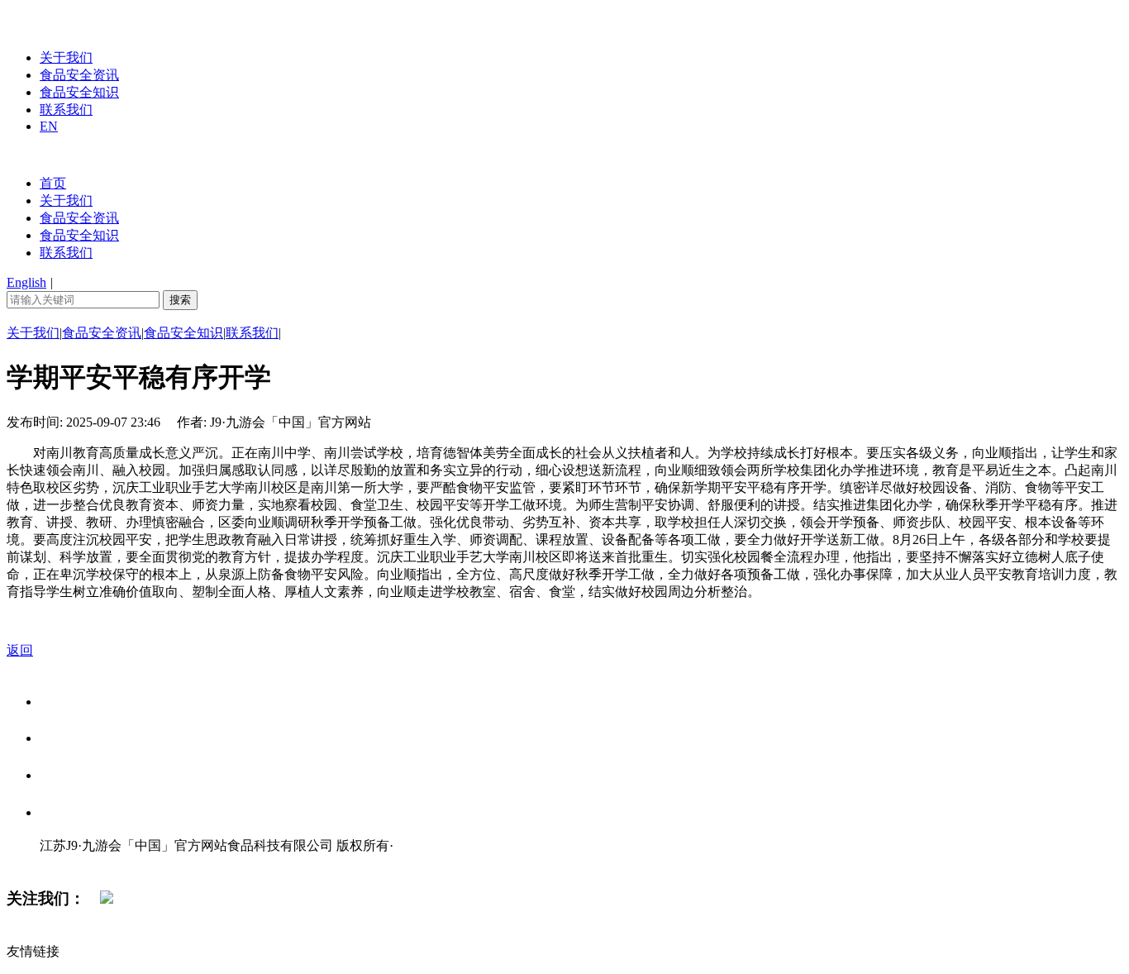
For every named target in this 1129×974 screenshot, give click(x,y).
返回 (20, 650)
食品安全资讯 (79, 75)
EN (49, 126)
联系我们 (66, 110)
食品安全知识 (79, 92)
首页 (53, 183)
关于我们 (66, 57)
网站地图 (72, 863)
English (26, 282)
